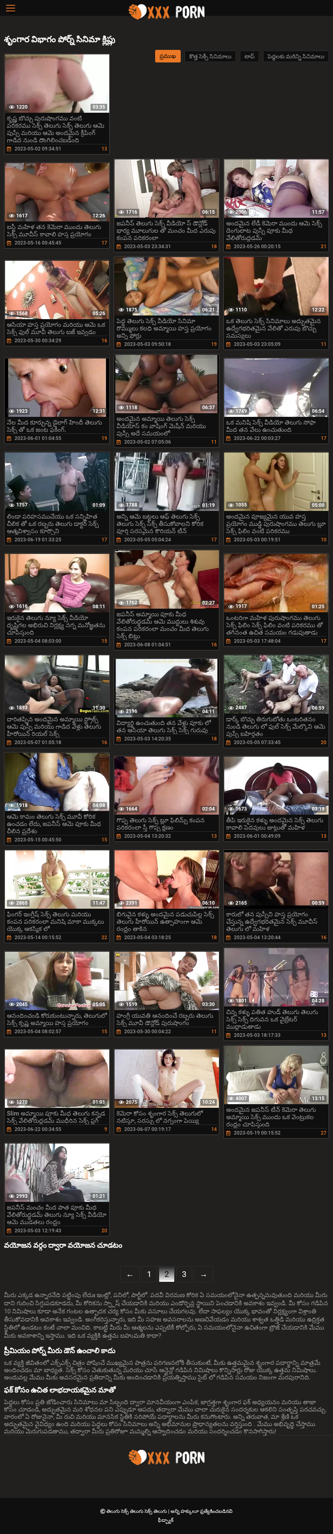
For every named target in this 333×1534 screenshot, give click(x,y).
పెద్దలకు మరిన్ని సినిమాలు (296, 56)
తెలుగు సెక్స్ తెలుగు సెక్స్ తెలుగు (137, 1511)
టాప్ (249, 56)
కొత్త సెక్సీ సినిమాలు (210, 56)
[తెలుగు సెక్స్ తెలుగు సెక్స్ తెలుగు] (166, 18)
